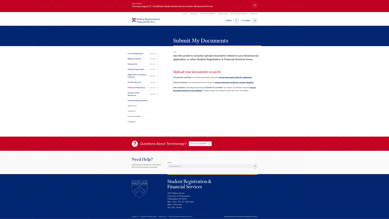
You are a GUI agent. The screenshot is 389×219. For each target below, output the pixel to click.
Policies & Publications (136, 88)
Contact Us (131, 111)
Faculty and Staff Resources (238, 13)
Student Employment (136, 69)
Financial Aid (193, 13)
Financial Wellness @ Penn (207, 13)
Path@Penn (131, 122)
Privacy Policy (163, 216)
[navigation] (255, 20)
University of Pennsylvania (148, 216)
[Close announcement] (254, 5)
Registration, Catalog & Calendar (137, 76)
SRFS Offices (132, 106)
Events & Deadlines (134, 116)
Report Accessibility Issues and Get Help (180, 216)
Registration (253, 13)
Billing (185, 13)
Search (170, 162)
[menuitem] (143, 53)
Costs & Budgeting (135, 54)
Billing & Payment (134, 59)
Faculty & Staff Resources (133, 94)
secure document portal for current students (234, 82)
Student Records (223, 13)
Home (174, 52)
